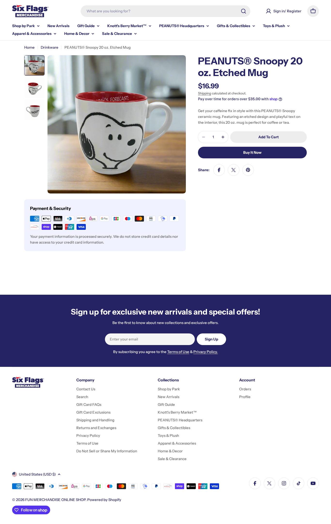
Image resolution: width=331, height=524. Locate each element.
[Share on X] (233, 170)
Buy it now (252, 152)
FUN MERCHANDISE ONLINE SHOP (55, 499)
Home (29, 47)
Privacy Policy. (205, 351)
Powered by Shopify (104, 499)
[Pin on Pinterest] (248, 170)
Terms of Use (178, 351)
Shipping (204, 93)
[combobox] (165, 11)
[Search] (243, 11)
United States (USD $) (37, 474)
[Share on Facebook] (219, 170)
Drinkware (49, 47)
